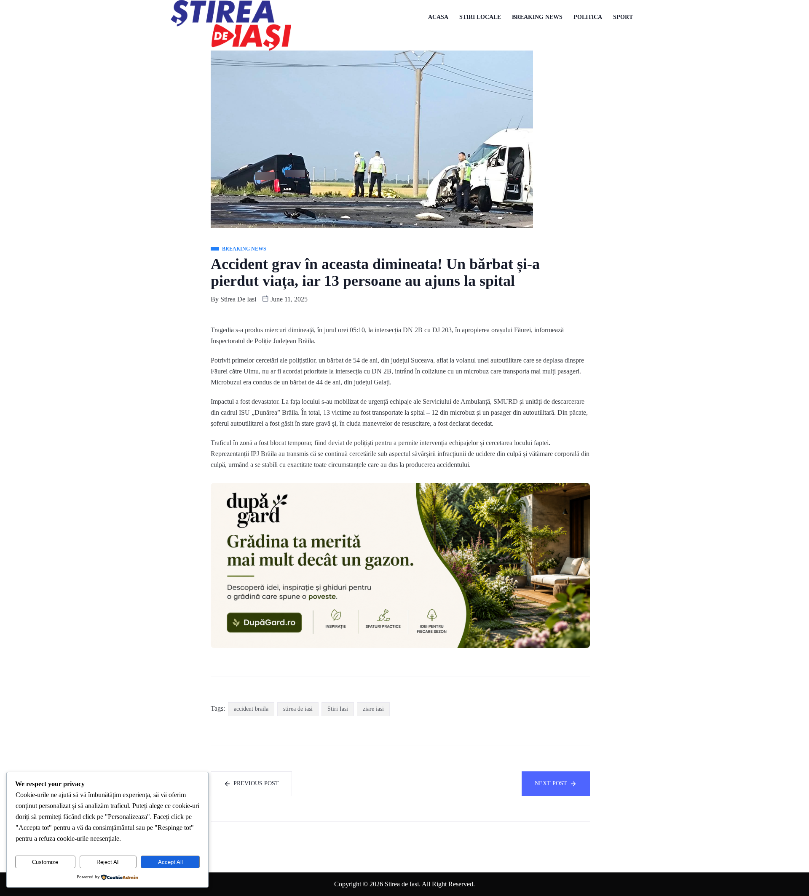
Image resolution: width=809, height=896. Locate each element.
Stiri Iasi (337, 709)
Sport (623, 17)
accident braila (251, 709)
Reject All (108, 862)
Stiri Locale (480, 17)
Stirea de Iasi (238, 299)
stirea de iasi (298, 709)
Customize (45, 862)
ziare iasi (373, 709)
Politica (587, 17)
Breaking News (537, 17)
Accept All (170, 862)
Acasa (438, 17)
